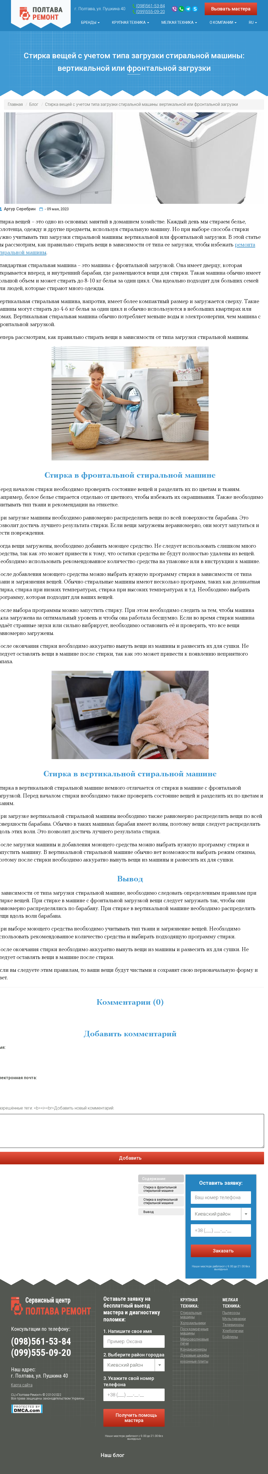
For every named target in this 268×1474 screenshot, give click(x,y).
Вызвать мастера (230, 8)
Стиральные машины (191, 1315)
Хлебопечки (232, 1331)
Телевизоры (233, 1325)
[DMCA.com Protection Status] (27, 1409)
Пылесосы (231, 1313)
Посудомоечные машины (194, 1331)
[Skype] (195, 9)
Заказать (223, 1250)
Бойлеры (230, 1337)
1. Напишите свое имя (127, 1331)
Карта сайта (21, 1385)
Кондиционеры (193, 1349)
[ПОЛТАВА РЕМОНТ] (41, 14)
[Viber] (174, 9)
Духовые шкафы (194, 1355)
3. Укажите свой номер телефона (128, 1381)
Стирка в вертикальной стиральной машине (160, 1201)
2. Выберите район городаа (133, 1354)
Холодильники (193, 1323)
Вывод (148, 1212)
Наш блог (113, 1455)
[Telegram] (188, 9)
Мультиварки (234, 1319)
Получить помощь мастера (136, 1417)
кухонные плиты (194, 1361)
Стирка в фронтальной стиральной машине (160, 1189)
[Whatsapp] (181, 9)
